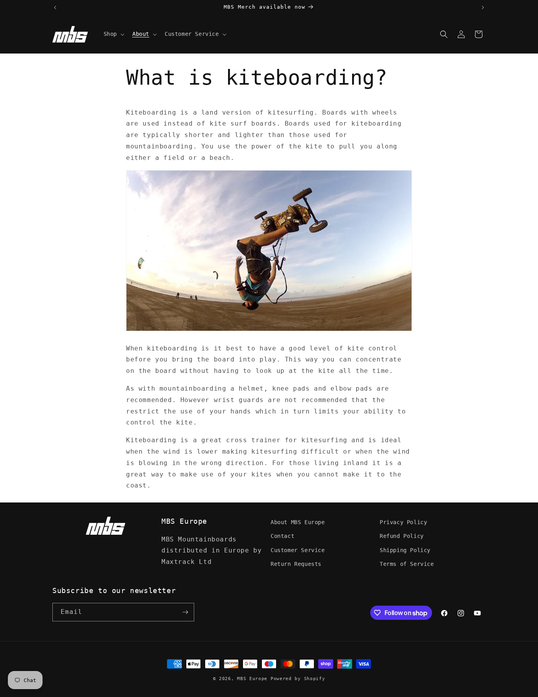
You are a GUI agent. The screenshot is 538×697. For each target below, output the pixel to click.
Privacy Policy (403, 522)
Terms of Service (407, 564)
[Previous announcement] (55, 7)
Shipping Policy (405, 550)
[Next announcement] (483, 7)
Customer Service (298, 550)
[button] (113, 34)
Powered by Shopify (298, 678)
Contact (282, 536)
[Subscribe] (185, 612)
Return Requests (296, 564)
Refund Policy (402, 536)
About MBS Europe (298, 522)
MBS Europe (252, 678)
